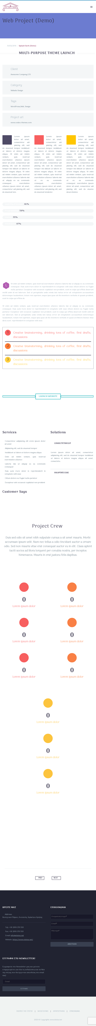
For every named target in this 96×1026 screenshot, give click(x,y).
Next (56, 878)
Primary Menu (91, 7)
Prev (40, 878)
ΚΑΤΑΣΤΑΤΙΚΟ (43, 1011)
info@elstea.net (17, 935)
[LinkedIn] (54, 861)
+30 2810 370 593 (16, 927)
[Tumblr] (50, 861)
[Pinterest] (45, 861)
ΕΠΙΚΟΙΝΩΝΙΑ (75, 1011)
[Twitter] (41, 861)
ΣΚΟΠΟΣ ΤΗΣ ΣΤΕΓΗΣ (24, 1011)
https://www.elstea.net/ (23, 939)
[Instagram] (48, 1003)
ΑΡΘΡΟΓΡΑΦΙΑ (59, 1011)
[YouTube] (51, 1003)
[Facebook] (36, 861)
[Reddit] (59, 861)
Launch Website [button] (48, 396)
